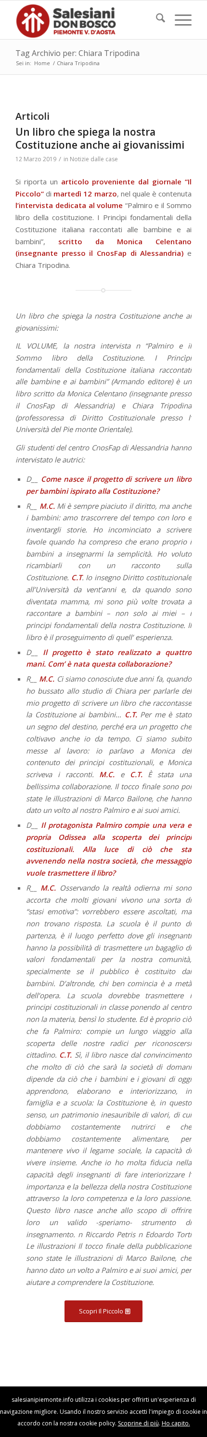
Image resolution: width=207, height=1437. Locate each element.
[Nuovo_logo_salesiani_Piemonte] (85, 19)
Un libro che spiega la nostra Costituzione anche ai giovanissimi (99, 138)
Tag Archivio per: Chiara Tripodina (77, 53)
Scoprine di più (138, 1423)
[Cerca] (155, 19)
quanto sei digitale (2, 1392)
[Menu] (178, 19)
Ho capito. (176, 1423)
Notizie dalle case (94, 159)
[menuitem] (155, 19)
